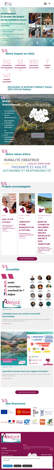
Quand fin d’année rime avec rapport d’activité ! (25, 371)
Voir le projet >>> (6, 231)
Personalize (17, 465)
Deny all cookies (27, 465)
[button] (45, 3)
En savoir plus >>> (7, 323)
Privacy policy (6, 460)
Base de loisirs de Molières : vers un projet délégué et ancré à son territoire (44, 233)
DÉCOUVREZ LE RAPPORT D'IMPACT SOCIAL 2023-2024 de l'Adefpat (30, 88)
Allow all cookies (7, 465)
